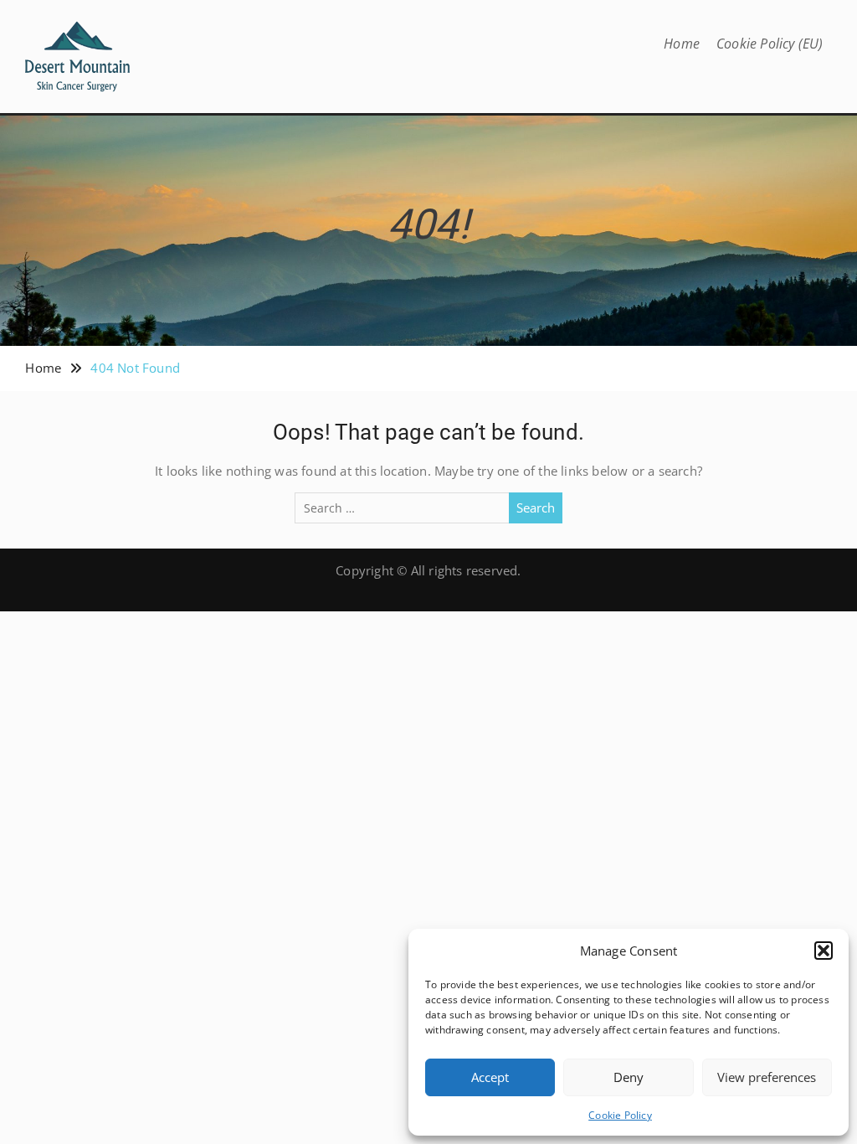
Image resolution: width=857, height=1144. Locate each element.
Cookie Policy (620, 1115)
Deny (628, 1077)
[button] (823, 950)
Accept (490, 1077)
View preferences (766, 1077)
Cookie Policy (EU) (770, 43)
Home (682, 43)
